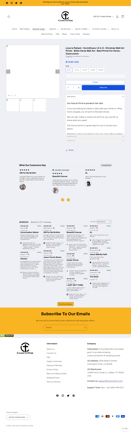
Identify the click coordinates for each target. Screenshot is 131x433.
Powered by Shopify (26, 425)
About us (50, 349)
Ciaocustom (16, 425)
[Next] (57, 72)
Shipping (69, 56)
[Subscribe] (85, 327)
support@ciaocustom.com (110, 381)
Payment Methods (54, 365)
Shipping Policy (53, 378)
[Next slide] (68, 200)
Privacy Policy (52, 369)
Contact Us (51, 353)
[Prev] (8, 72)
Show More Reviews (65, 304)
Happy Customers (54, 361)
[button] (9, 16)
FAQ (48, 357)
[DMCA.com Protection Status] (7, 336)
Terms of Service (53, 382)
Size (67, 66)
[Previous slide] (62, 200)
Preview (95, 82)
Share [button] (71, 150)
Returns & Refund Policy (57, 374)
